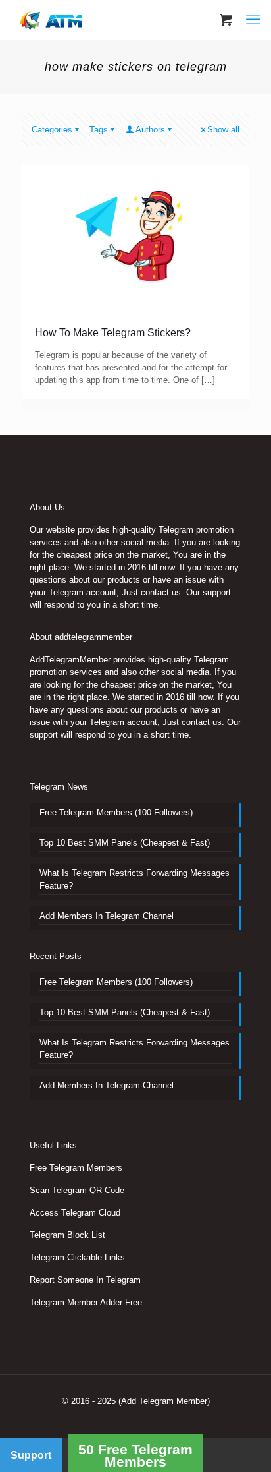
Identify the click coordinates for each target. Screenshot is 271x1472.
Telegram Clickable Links (77, 1257)
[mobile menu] (253, 20)
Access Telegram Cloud (75, 1213)
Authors (150, 129)
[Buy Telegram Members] (52, 19)
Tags (98, 129)
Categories (52, 129)
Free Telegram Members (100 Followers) (116, 812)
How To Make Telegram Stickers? (113, 332)
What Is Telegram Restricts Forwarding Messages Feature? (134, 879)
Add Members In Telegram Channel (106, 916)
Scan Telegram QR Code (77, 1190)
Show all (223, 129)
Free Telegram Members (76, 1168)
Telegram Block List (67, 1235)
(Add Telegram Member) (164, 1401)
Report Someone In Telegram (85, 1280)
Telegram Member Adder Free (86, 1302)
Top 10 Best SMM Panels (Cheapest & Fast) (124, 843)
